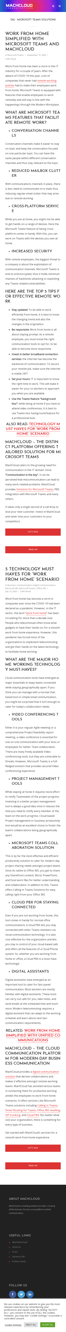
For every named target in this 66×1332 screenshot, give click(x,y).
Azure (14, 1251)
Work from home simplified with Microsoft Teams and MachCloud (32, 42)
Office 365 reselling (48, 1110)
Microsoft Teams (16, 55)
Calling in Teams (47, 1105)
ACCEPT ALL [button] (47, 1324)
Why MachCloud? (20, 1242)
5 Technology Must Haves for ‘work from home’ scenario (32, 574)
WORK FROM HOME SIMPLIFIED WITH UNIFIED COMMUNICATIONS (33, 1035)
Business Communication (20, 585)
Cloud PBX (33, 1115)
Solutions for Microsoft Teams (34, 489)
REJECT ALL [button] (31, 1324)
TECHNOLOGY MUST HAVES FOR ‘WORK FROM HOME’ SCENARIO (33, 429)
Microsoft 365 (11, 588)
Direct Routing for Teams (20, 1110)
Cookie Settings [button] (13, 1324)
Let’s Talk (33, 532)
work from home (36, 613)
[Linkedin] (30, 1294)
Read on (33, 550)
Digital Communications (44, 585)
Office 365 (41, 588)
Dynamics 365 (18, 1256)
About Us (16, 1247)
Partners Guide (19, 1261)
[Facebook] (12, 1294)
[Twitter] (21, 1294)
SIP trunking (12, 1115)
